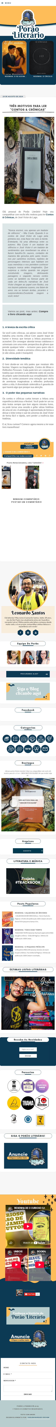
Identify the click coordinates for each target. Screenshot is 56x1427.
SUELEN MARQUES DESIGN (38, 1417)
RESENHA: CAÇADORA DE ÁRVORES (31, 913)
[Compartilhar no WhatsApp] (25, 460)
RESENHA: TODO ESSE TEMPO (28, 930)
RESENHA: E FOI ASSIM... (16, 76)
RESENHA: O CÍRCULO (42, 76)
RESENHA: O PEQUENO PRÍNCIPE (30, 947)
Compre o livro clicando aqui (28, 313)
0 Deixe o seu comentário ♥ (17, 452)
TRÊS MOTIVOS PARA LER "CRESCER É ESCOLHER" (28, 801)
